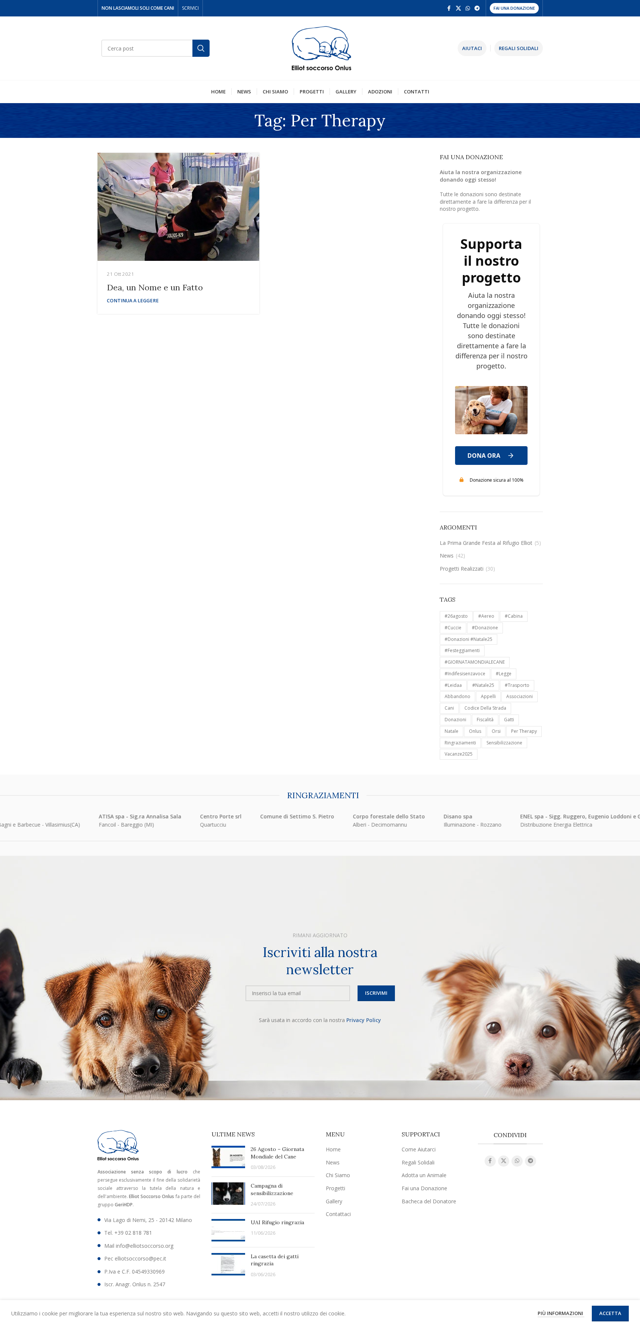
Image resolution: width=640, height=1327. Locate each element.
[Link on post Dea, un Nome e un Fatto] (178, 207)
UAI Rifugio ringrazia (277, 1222)
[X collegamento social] (458, 8)
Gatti (509, 719)
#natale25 (483, 685)
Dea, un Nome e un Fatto (155, 287)
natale (451, 731)
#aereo (486, 616)
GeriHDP (124, 1204)
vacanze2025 (459, 754)
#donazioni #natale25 (468, 639)
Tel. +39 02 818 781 (128, 1232)
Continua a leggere (133, 300)
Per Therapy (524, 731)
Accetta (610, 1313)
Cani (449, 708)
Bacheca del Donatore (429, 1201)
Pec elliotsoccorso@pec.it (135, 1258)
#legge (503, 673)
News (447, 555)
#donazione (485, 627)
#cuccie (453, 627)
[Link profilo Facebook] (449, 8)
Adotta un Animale (424, 1175)
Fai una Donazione (514, 8)
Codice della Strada (485, 708)
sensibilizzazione (504, 743)
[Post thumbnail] (228, 1158)
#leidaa (453, 685)
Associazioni (519, 696)
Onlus (475, 731)
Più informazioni (561, 1313)
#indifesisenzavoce (465, 673)
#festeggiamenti (462, 650)
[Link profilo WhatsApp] (467, 8)
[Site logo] (322, 47)
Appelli (488, 696)
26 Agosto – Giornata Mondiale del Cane (277, 1153)
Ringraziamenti (460, 743)
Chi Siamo (338, 1175)
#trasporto (517, 685)
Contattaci (338, 1214)
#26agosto (456, 616)
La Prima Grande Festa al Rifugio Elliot (486, 542)
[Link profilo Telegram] (477, 8)
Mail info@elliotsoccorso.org (138, 1245)
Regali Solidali (418, 1162)
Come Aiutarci (419, 1149)
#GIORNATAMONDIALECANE (475, 662)
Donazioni (455, 719)
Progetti (335, 1188)
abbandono (457, 696)
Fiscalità (485, 719)
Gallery (334, 1201)
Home (333, 1149)
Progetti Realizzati (461, 568)
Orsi (496, 731)
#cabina (514, 616)
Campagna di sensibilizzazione (272, 1189)
